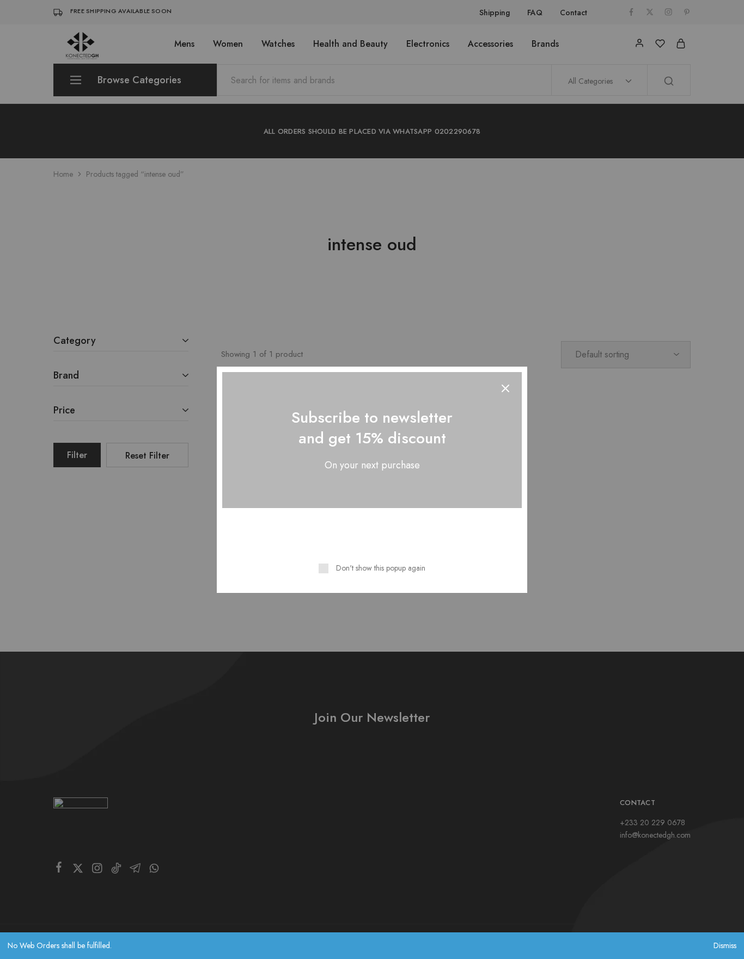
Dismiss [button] (724, 945)
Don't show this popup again (380, 567)
